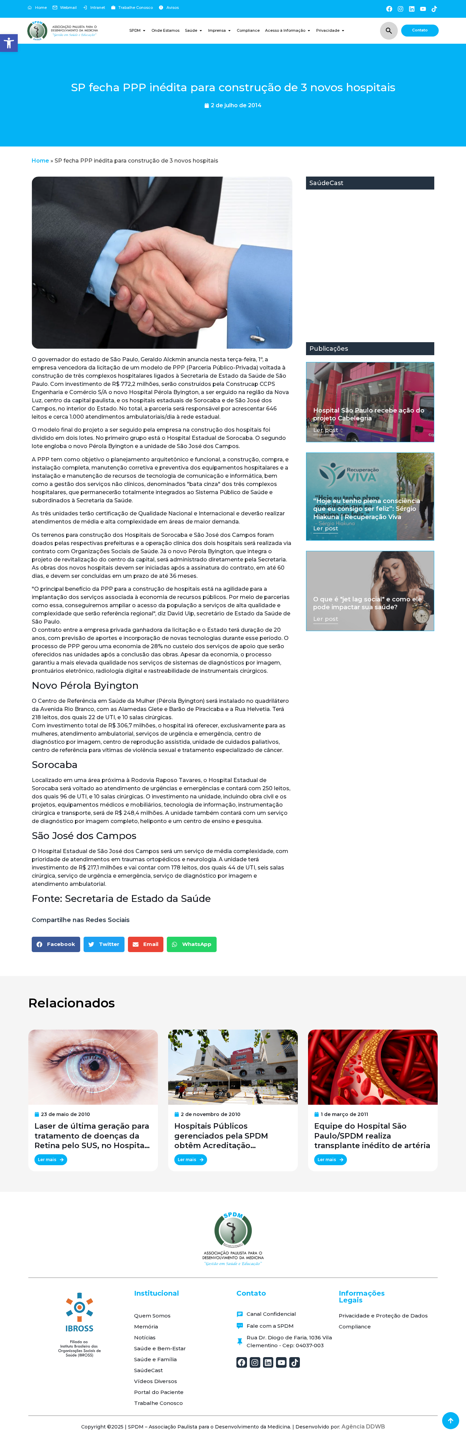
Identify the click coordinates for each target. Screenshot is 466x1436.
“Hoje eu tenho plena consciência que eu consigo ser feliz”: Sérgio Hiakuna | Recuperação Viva (366, 509)
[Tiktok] (434, 8)
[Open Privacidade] (343, 30)
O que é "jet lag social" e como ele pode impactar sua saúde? (367, 603)
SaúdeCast (148, 1370)
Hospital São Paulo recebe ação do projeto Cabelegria (368, 414)
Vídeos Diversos (155, 1381)
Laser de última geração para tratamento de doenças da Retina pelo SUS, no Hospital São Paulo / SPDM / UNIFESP (91, 1136)
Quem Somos (152, 1315)
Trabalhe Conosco (158, 1403)
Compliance (355, 1326)
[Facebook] (389, 8)
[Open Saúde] (201, 30)
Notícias (145, 1337)
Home (40, 160)
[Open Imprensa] (229, 30)
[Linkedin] (411, 8)
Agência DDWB (363, 1426)
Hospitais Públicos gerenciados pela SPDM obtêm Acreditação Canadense (221, 1136)
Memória (146, 1326)
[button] (9, 43)
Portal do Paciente (159, 1392)
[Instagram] (400, 8)
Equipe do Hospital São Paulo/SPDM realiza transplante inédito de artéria (372, 1136)
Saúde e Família (155, 1359)
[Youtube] (423, 8)
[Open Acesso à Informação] (309, 30)
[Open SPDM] (144, 30)
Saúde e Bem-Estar (160, 1348)
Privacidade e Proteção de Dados (383, 1315)
